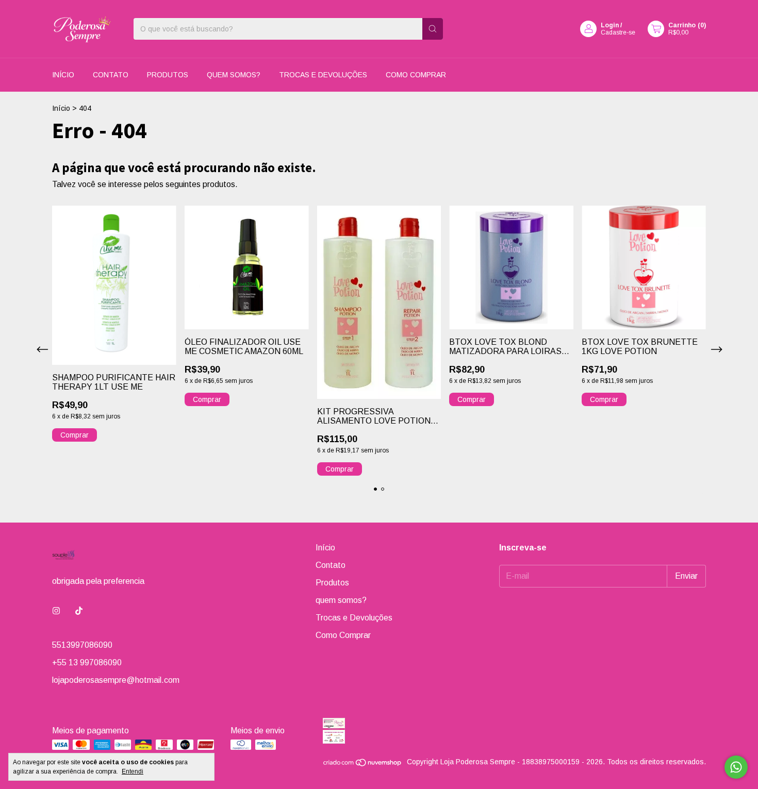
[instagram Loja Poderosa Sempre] (56, 611)
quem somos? (233, 75)
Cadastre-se (618, 32)
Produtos (167, 75)
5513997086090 (82, 645)
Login (610, 25)
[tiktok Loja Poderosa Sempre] (79, 611)
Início (63, 75)
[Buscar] (432, 29)
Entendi (132, 771)
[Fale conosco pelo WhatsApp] (736, 767)
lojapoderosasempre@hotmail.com (115, 680)
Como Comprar (416, 75)
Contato (110, 75)
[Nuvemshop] (363, 764)
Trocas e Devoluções (323, 75)
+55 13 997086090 (87, 662)
